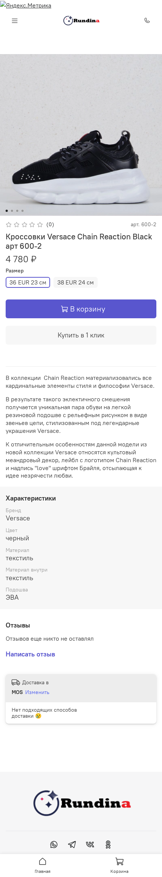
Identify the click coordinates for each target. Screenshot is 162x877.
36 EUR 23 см (27, 282)
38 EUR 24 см (75, 282)
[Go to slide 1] (7, 211)
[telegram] (72, 845)
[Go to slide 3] (17, 211)
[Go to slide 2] (12, 211)
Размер (15, 271)
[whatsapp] (54, 845)
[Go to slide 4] (22, 211)
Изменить (37, 692)
